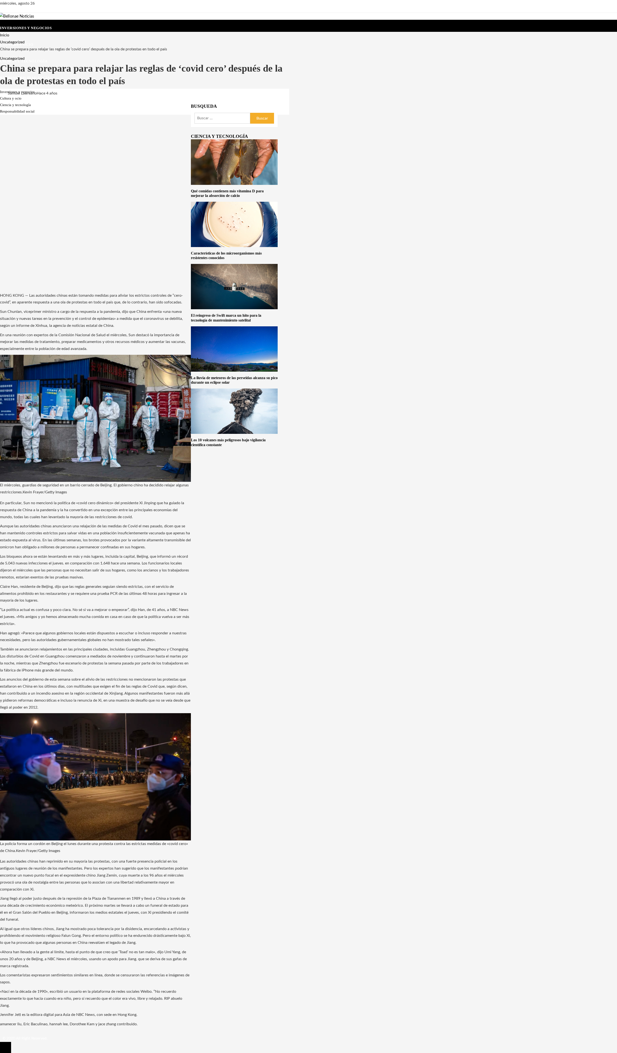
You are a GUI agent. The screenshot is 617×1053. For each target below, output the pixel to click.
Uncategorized (12, 58)
